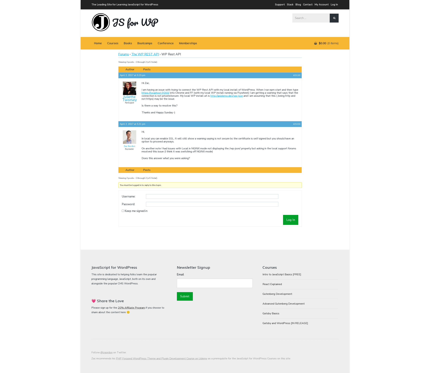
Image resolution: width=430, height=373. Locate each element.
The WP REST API (145, 54)
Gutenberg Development (277, 294)
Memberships (188, 43)
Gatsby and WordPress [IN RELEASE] (285, 323)
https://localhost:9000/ (155, 93)
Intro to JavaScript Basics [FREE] (282, 274)
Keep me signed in (136, 211)
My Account (322, 4)
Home (98, 43)
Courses (112, 43)
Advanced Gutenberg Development (284, 304)
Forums (123, 54)
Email (180, 274)
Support (280, 4)
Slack (290, 4)
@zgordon (106, 352)
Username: (128, 196)
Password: (128, 204)
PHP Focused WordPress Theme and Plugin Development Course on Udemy (161, 358)
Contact (308, 4)
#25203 (296, 124)
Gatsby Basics (271, 313)
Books (128, 43)
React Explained (272, 284)
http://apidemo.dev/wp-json (226, 96)
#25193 (296, 75)
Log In (334, 4)
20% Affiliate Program (131, 308)
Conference (166, 43)
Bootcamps (144, 43)
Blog (298, 4)
